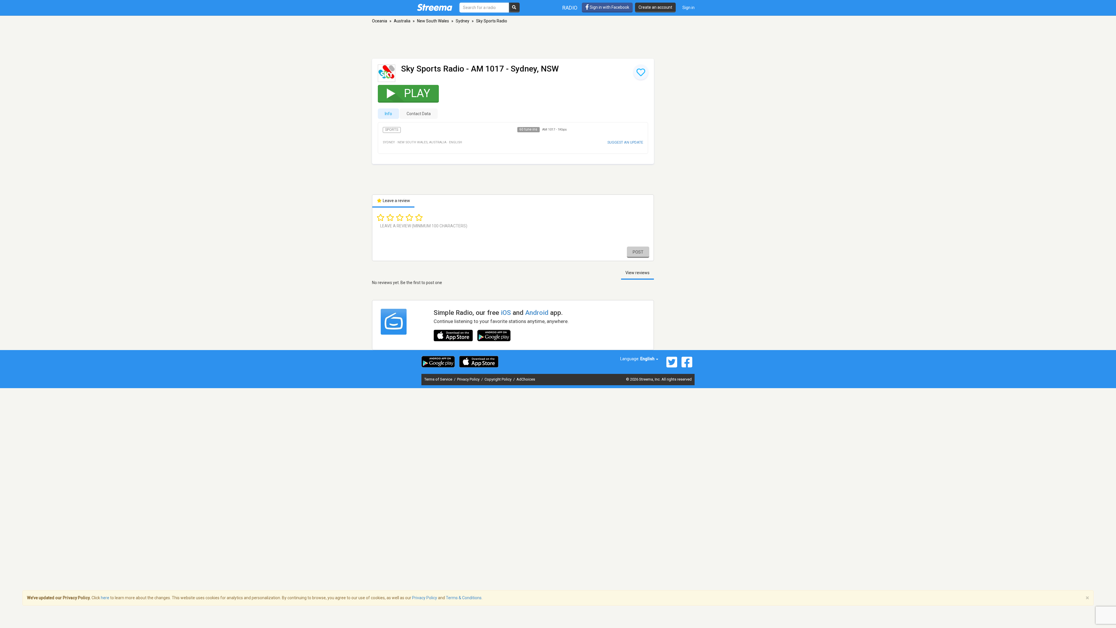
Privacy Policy (468, 379)
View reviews (637, 272)
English (647, 358)
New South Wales (433, 21)
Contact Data (419, 113)
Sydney (462, 21)
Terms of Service (438, 379)
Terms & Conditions (464, 597)
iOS (506, 312)
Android (536, 312)
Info (388, 113)
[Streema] (434, 7)
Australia (402, 21)
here (105, 597)
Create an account (655, 7)
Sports (391, 130)
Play (417, 93)
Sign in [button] (688, 7)
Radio (569, 8)
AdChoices (525, 379)
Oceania (379, 21)
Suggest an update (625, 142)
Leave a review (396, 200)
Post (638, 252)
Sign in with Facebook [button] (609, 7)
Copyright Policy (498, 379)
